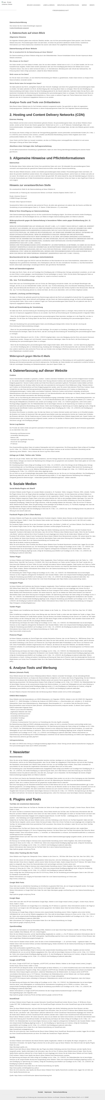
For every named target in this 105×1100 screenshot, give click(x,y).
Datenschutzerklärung (60, 1092)
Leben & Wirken (49, 5)
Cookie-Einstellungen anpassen (19, 28)
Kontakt (40, 1092)
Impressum (48, 1092)
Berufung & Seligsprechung (68, 5)
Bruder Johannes (33, 5)
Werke (84, 5)
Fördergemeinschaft (61, 10)
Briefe (92, 5)
